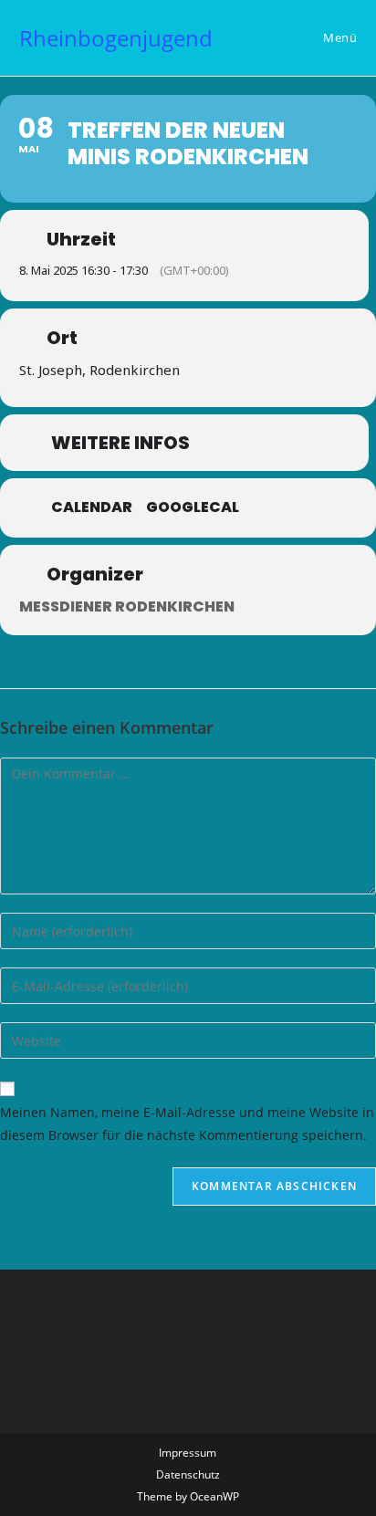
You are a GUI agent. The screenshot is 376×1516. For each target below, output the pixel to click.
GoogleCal (192, 507)
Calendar (91, 507)
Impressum (187, 1452)
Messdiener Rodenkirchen (127, 606)
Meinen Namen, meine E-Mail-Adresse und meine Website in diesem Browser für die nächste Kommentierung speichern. (187, 1123)
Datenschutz (188, 1474)
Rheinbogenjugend (116, 38)
